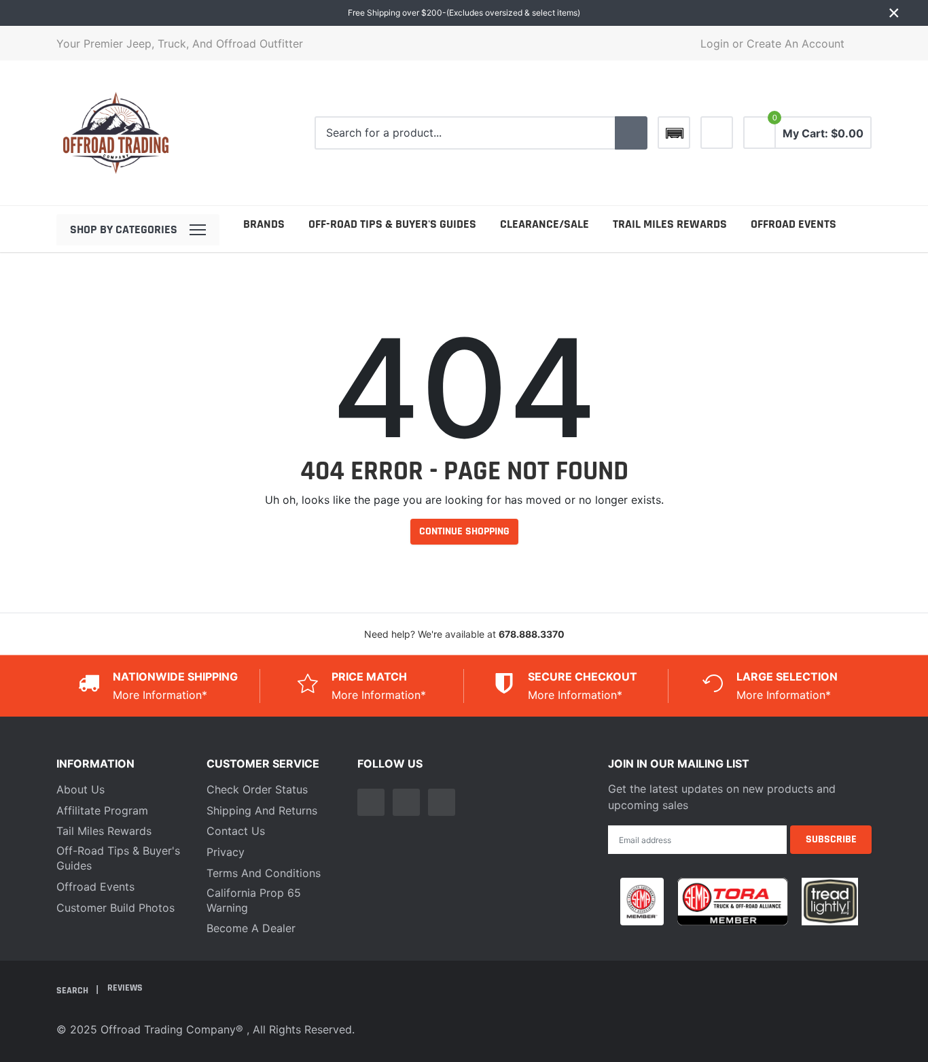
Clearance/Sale (544, 224)
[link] (716, 132)
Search (73, 990)
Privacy (226, 852)
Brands (264, 224)
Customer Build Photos (115, 907)
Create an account (795, 43)
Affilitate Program (102, 810)
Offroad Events (793, 224)
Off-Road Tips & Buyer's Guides (392, 224)
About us (80, 789)
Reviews (125, 988)
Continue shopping (464, 531)
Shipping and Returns (262, 810)
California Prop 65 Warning (254, 900)
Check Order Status (257, 789)
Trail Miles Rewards (670, 224)
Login (714, 43)
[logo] (115, 132)
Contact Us (236, 831)
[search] (631, 133)
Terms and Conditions (264, 873)
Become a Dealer (251, 928)
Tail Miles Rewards (103, 831)
